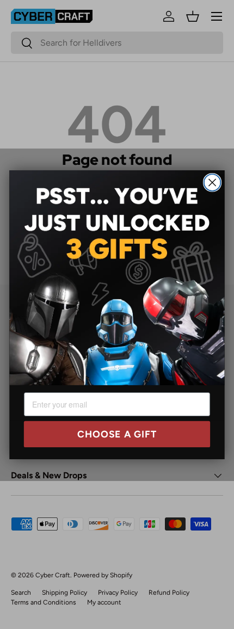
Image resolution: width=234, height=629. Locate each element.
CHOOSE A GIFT (117, 434)
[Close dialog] (212, 182)
